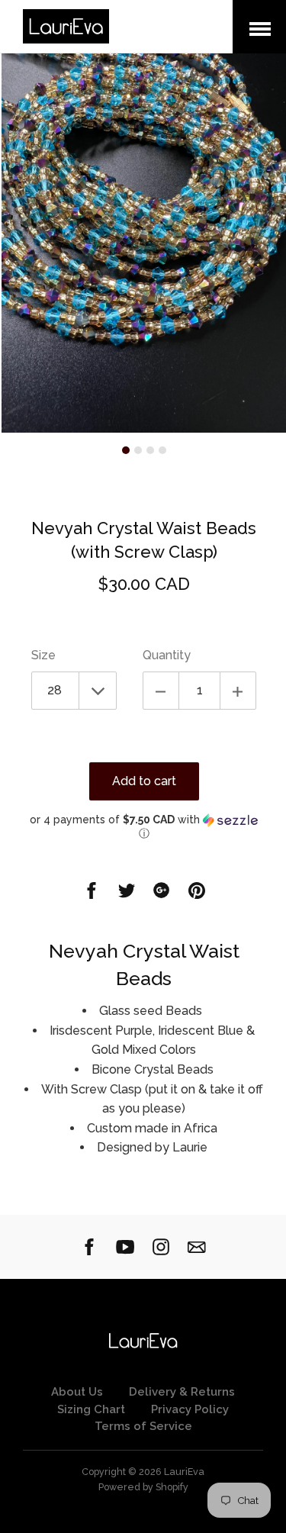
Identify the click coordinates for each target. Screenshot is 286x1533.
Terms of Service (143, 1426)
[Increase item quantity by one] (238, 690)
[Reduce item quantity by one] (161, 690)
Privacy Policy (190, 1409)
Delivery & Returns (182, 1392)
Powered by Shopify (143, 1487)
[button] (143, 827)
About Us (77, 1392)
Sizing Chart (91, 1409)
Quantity (167, 655)
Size (43, 655)
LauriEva (184, 1471)
